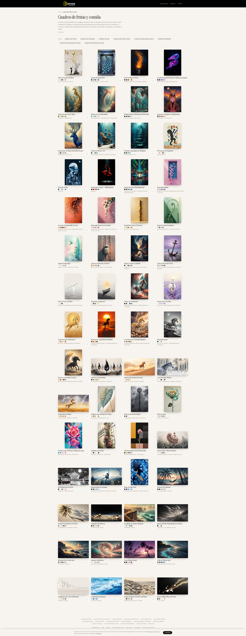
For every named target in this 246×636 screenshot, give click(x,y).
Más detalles (98, 633)
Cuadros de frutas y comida (111, 623)
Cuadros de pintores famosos (130, 619)
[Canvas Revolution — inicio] (69, 4)
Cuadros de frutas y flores (121, 39)
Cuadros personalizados (112, 621)
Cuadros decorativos (86, 619)
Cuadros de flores (99, 621)
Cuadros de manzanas (87, 39)
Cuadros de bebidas (164, 39)
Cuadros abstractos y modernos (101, 619)
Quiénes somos (96, 627)
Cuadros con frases (141, 623)
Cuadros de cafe (104, 39)
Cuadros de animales (87, 621)
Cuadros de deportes (126, 621)
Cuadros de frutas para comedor (70, 43)
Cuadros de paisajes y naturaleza (142, 621)
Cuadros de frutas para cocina (94, 43)
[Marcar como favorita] (87, 80)
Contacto (108, 627)
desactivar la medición (153, 631)
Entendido (167, 632)
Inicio (59, 12)
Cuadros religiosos (116, 619)
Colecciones (164, 4)
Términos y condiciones (148, 627)
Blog (103, 627)
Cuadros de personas (145, 619)
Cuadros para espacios (159, 619)
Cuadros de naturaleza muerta (144, 39)
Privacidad (137, 627)
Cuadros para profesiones (127, 623)
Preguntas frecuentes (118, 627)
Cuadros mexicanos (97, 623)
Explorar (172, 4)
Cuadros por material (158, 621)
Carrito (180, 4)
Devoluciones (129, 627)
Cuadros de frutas (70, 39)
